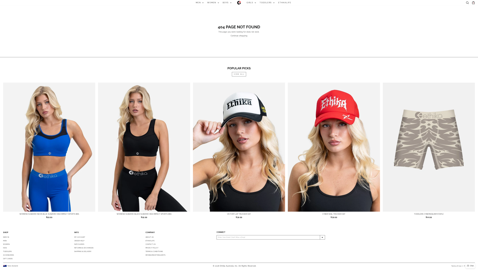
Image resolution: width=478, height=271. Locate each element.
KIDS (5, 248)
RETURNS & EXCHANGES (83, 248)
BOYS (226, 3)
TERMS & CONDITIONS (154, 251)
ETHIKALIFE (284, 3)
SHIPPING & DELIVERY (82, 251)
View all (239, 74)
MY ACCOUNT (79, 237)
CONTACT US (151, 244)
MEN (199, 3)
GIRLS (250, 3)
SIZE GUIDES (79, 244)
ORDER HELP (79, 241)
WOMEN (212, 3)
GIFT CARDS (8, 259)
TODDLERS (266, 3)
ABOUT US (150, 237)
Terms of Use (456, 266)
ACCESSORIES (8, 255)
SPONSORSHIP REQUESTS (155, 255)
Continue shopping (239, 36)
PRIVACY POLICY (152, 248)
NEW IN (6, 237)
